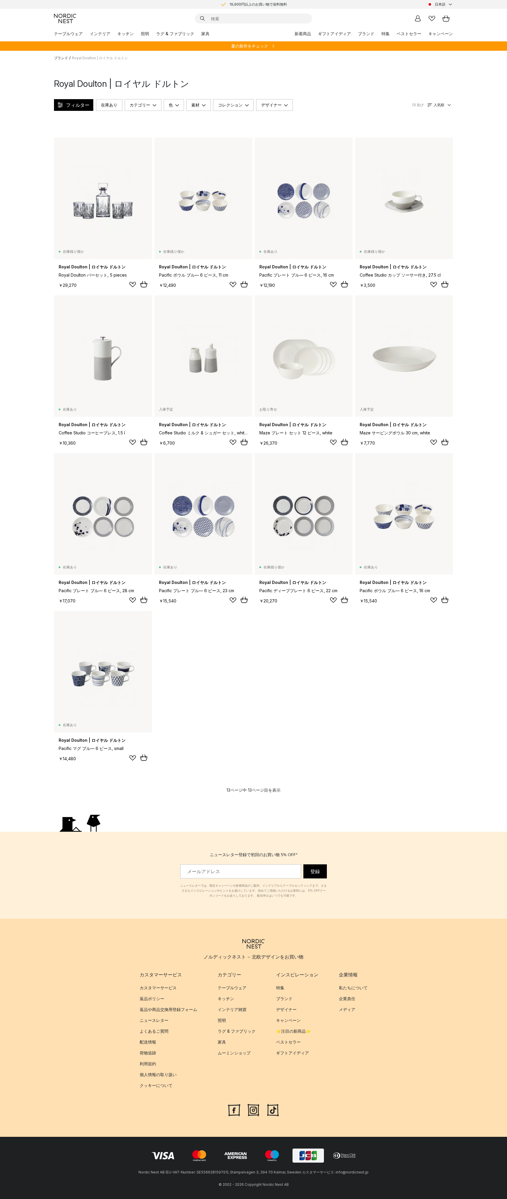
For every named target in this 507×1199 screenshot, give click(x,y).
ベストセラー (409, 33)
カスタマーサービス (158, 987)
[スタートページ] (65, 18)
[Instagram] (253, 1109)
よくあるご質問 (154, 1031)
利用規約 (148, 1063)
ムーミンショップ (234, 1052)
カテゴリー (140, 104)
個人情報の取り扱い (158, 1074)
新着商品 (303, 33)
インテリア (100, 33)
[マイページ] (418, 18)
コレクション (230, 104)
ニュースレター (154, 1020)
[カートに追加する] (143, 284)
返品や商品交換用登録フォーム (168, 1009)
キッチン (125, 33)
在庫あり (109, 104)
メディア (347, 1009)
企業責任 (347, 998)
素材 (195, 104)
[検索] (202, 18)
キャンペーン (440, 33)
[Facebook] (234, 1109)
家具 (205, 33)
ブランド (366, 33)
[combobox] (440, 4)
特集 (385, 33)
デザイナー (271, 104)
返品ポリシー (152, 998)
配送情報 (148, 1041)
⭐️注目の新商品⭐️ (293, 1031)
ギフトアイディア (334, 33)
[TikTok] (273, 1109)
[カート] (446, 18)
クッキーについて (156, 1085)
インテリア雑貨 (232, 1009)
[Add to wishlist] (132, 284)
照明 (145, 33)
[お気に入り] (432, 18)
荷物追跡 (148, 1052)
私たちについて (353, 987)
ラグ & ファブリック (175, 33)
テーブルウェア (68, 33)
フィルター (77, 105)
